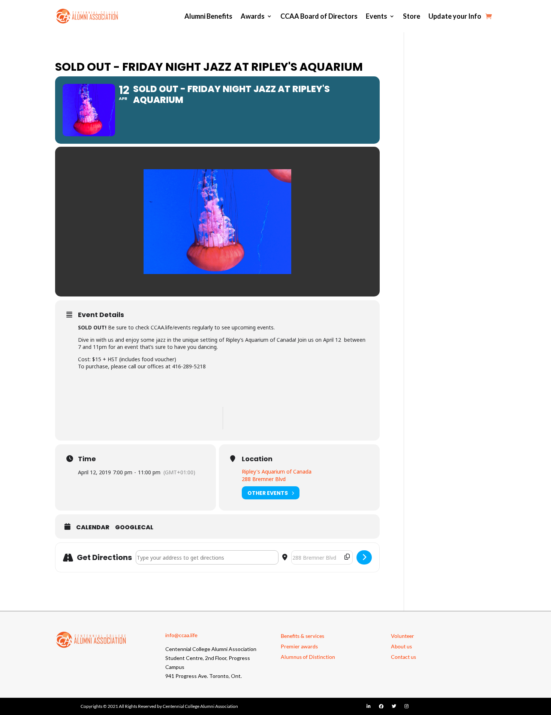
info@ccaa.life (181, 635)
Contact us (403, 657)
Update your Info (454, 16)
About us (401, 646)
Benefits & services (302, 636)
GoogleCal (134, 527)
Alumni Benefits (208, 16)
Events (376, 16)
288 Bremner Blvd (264, 479)
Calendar (92, 527)
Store (411, 16)
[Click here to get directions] (364, 557)
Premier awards (299, 646)
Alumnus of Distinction (308, 657)
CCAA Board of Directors (319, 16)
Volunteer (402, 636)
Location (257, 459)
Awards (253, 16)
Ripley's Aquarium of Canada (276, 471)
